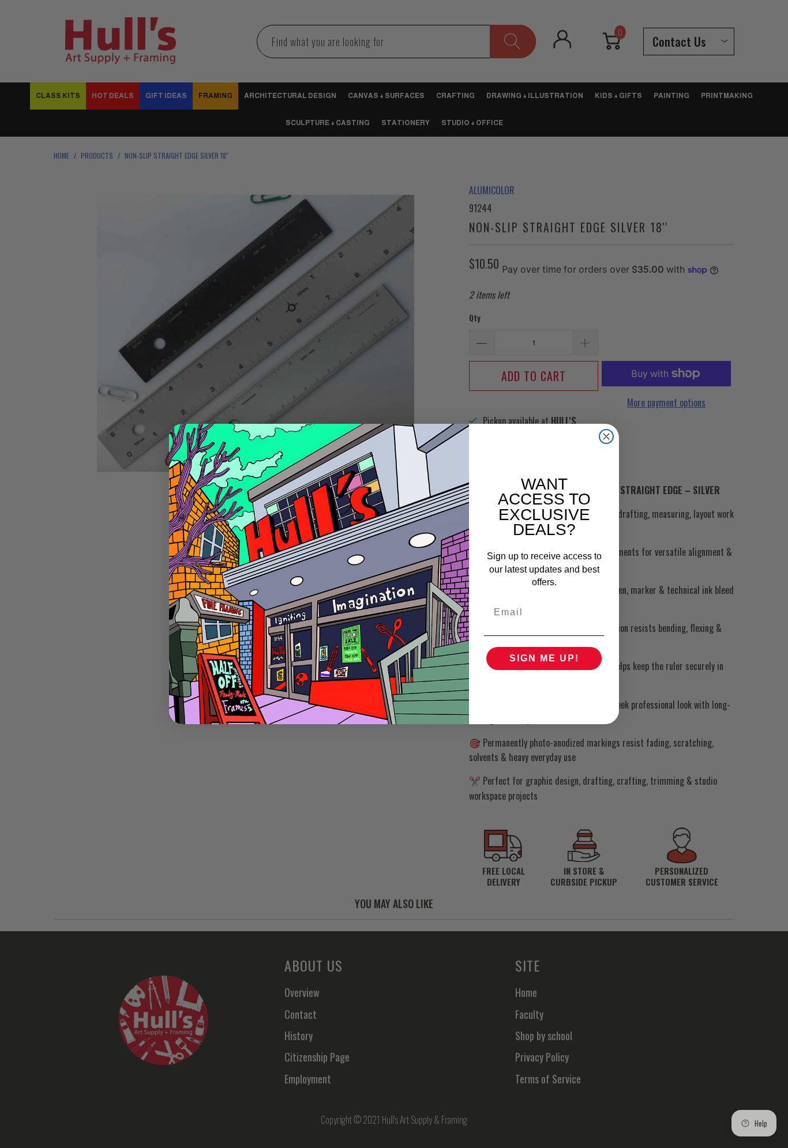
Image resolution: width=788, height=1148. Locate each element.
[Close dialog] (606, 436)
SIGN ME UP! (544, 658)
